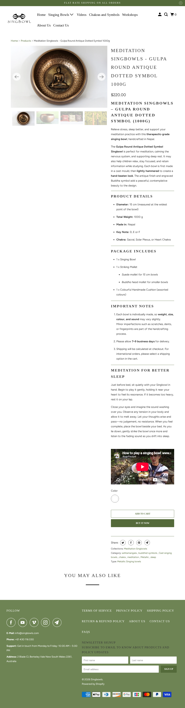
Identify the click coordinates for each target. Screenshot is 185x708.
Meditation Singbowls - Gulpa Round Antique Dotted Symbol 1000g (139, 67)
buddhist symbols (148, 553)
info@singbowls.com (27, 633)
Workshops (130, 15)
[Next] (102, 77)
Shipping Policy (160, 610)
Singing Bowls (59, 15)
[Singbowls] (19, 18)
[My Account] (160, 14)
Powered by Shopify (93, 683)
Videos (81, 15)
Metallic (145, 557)
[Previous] (17, 77)
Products (26, 40)
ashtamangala (129, 553)
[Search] (166, 14)
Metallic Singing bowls (129, 561)
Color (114, 490)
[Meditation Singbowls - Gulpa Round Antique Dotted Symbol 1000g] (59, 77)
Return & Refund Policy (103, 621)
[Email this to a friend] (147, 542)
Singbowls (97, 679)
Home (41, 15)
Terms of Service (97, 610)
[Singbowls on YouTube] (23, 622)
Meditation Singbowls (135, 548)
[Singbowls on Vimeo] (35, 622)
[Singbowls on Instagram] (46, 622)
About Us (44, 25)
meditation (133, 557)
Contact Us (61, 25)
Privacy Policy (129, 610)
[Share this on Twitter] (122, 542)
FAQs (86, 631)
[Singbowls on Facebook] (12, 622)
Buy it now (142, 523)
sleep (153, 557)
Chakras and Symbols (104, 15)
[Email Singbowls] (58, 622)
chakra (122, 557)
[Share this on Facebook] (130, 542)
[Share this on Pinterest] (138, 542)
